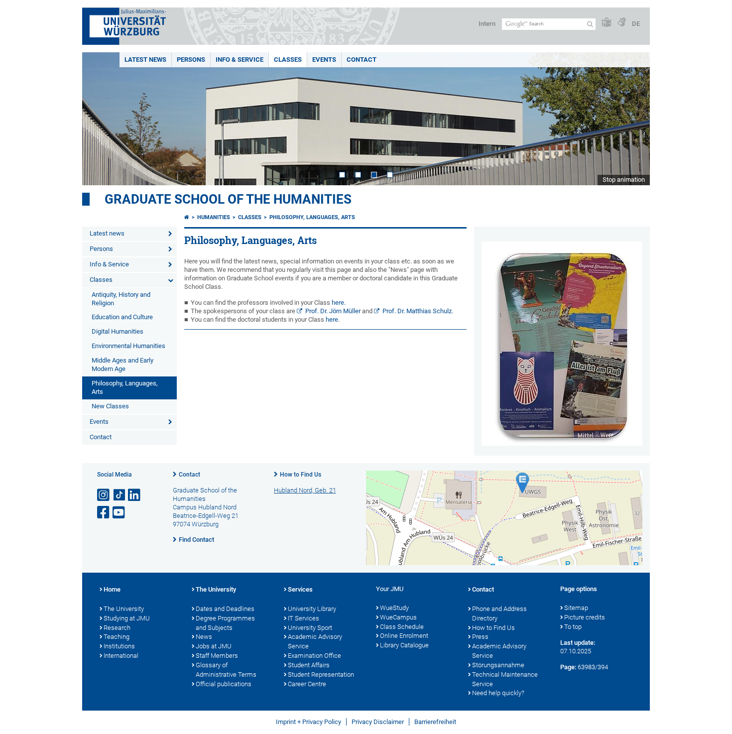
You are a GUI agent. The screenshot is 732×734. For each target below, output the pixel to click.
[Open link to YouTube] (119, 512)
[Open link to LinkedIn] (135, 495)
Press (480, 636)
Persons (191, 59)
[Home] (186, 217)
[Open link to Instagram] (104, 495)
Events (324, 59)
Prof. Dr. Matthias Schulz (417, 311)
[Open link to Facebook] (104, 512)
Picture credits (584, 617)
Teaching (116, 636)
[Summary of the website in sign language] (621, 22)
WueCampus (398, 617)
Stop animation (624, 179)
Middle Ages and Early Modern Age (122, 364)
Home (112, 589)
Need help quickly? (498, 693)
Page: (568, 667)
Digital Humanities (117, 331)
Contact (361, 59)
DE (636, 23)
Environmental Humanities (128, 346)
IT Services (303, 618)
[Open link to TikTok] (119, 495)
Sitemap (576, 608)
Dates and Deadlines (225, 608)
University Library (312, 608)
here (332, 319)
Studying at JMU (127, 618)
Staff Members (217, 655)
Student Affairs (309, 665)
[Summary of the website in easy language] (606, 22)
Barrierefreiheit (435, 722)
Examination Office (314, 655)
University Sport (310, 627)
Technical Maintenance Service (505, 679)
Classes (288, 59)
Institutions (119, 646)
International (121, 655)
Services (300, 589)
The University (124, 608)
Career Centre (307, 684)
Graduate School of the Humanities (228, 199)
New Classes (110, 406)
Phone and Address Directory (499, 613)
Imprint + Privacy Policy (308, 722)
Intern (487, 23)
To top (573, 626)
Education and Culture (122, 317)
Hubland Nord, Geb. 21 (305, 490)
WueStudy (394, 608)
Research (117, 627)
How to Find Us (300, 474)
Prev (99, 118)
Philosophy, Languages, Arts (125, 387)
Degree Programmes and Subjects (225, 622)
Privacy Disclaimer (378, 722)
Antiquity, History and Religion (121, 299)
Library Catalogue (404, 645)
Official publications (223, 684)
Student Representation (321, 674)
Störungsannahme (498, 665)
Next (632, 118)
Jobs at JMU (214, 646)
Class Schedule (402, 626)
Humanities (213, 217)
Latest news (145, 59)
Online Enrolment (404, 635)
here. (338, 302)
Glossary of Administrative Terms (226, 669)
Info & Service (239, 59)
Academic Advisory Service (315, 641)
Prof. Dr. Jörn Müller (333, 311)
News (204, 636)
